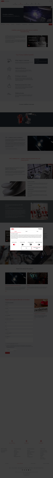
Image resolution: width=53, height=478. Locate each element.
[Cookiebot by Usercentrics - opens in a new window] (39, 229)
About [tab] (37, 231)
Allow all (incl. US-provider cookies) (37, 248)
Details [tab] (26, 231)
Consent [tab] (15, 231)
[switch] (22, 244)
